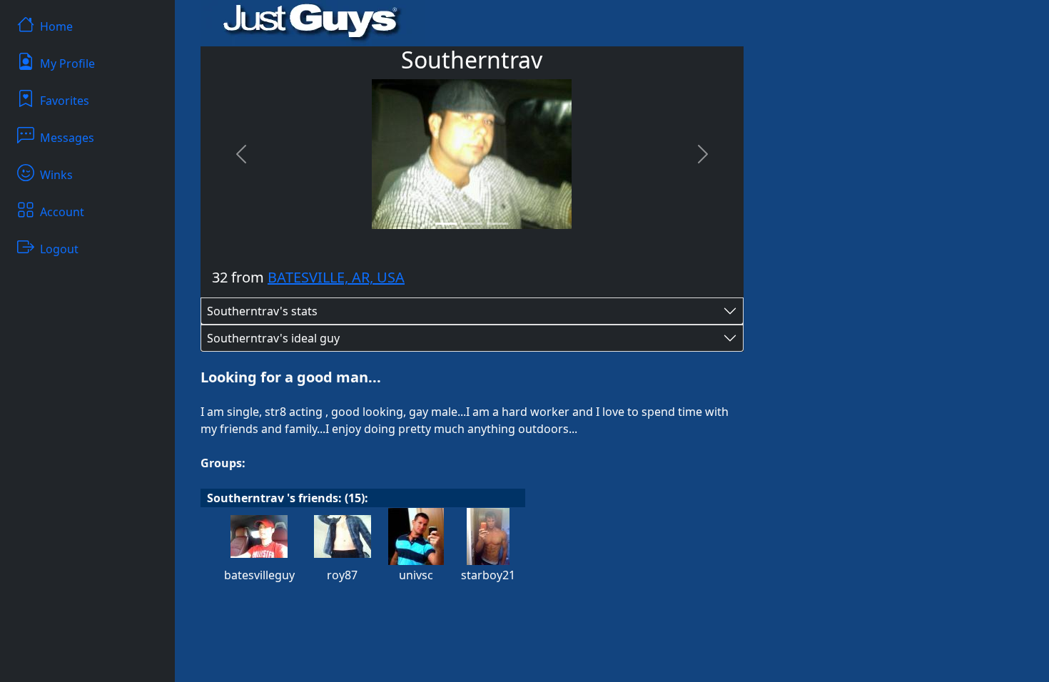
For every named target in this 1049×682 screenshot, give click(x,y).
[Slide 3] (497, 223)
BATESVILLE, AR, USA (336, 277)
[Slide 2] (471, 223)
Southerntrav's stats (262, 311)
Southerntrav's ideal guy (273, 338)
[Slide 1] (446, 223)
